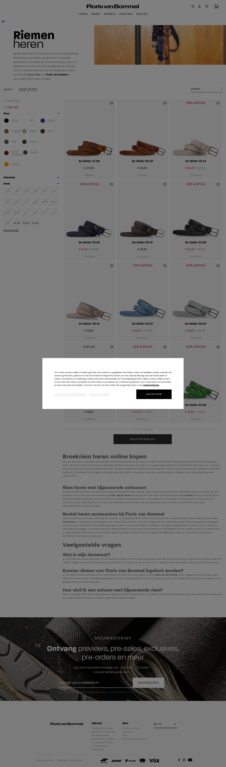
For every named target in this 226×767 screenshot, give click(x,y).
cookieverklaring (151, 385)
